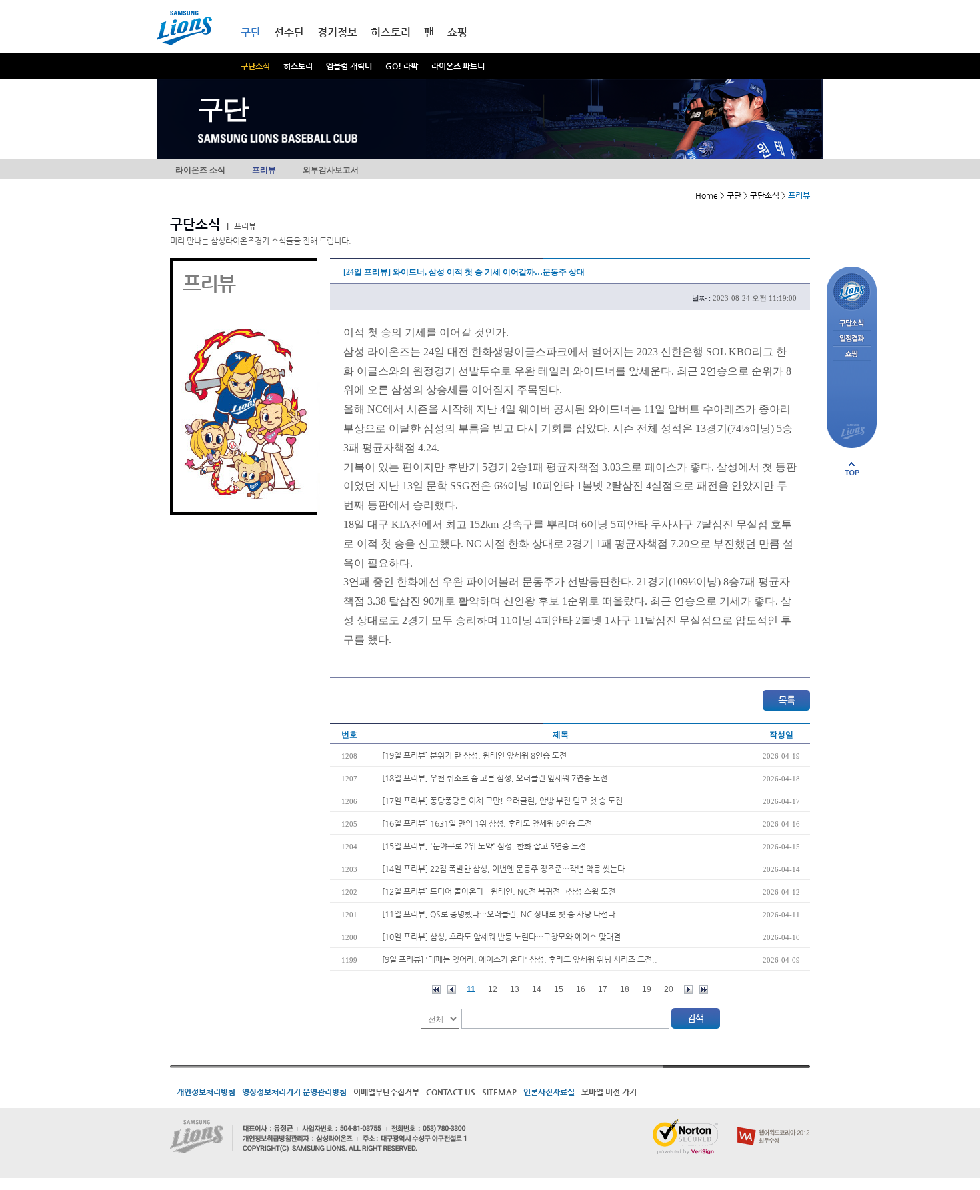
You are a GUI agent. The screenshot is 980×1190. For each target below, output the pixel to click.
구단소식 (255, 66)
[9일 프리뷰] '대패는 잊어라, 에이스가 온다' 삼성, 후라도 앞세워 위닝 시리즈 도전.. (519, 959)
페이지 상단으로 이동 (852, 468)
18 (624, 989)
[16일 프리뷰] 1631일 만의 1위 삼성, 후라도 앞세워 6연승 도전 (487, 823)
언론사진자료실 (549, 1092)
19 (646, 989)
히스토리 (298, 66)
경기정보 (337, 32)
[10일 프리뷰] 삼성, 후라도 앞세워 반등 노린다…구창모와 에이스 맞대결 (501, 936)
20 (668, 989)
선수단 (289, 32)
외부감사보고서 (331, 170)
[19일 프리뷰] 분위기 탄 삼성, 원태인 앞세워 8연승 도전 (474, 755)
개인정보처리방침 (206, 1092)
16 (580, 989)
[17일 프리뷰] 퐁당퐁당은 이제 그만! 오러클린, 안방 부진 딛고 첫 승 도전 (502, 800)
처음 (436, 989)
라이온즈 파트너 (458, 66)
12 (492, 989)
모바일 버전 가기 (609, 1092)
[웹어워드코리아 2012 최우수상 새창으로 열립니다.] (773, 1124)
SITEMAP (499, 1092)
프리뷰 (264, 170)
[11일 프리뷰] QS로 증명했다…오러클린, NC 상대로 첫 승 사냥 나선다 (498, 914)
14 (536, 989)
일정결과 (852, 339)
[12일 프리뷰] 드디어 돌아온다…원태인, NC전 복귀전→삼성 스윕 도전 (498, 891)
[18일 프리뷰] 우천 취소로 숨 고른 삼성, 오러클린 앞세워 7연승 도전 (494, 778)
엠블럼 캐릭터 (349, 66)
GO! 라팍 (401, 66)
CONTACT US (450, 1092)
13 (514, 989)
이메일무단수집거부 (386, 1092)
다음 (688, 989)
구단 (251, 32)
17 (602, 989)
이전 (451, 989)
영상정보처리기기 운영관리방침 (294, 1092)
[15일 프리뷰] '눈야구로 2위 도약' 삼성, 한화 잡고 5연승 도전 (484, 846)
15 (558, 989)
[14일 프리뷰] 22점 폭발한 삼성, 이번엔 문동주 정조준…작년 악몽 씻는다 (503, 868)
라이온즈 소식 (200, 170)
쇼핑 (457, 32)
